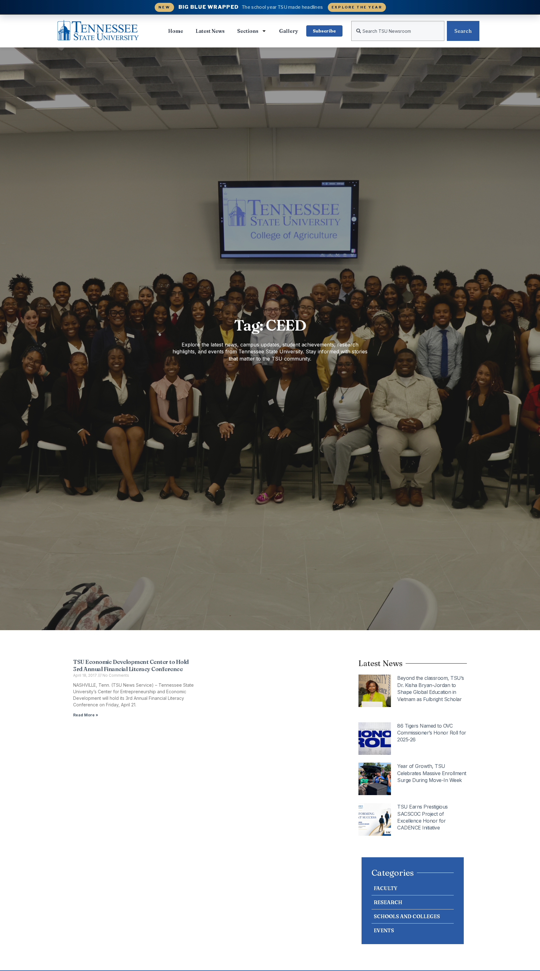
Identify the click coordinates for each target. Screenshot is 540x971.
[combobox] (397, 31)
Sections (247, 31)
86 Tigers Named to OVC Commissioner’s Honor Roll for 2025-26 (431, 733)
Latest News (210, 31)
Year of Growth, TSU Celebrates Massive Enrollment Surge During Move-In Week (431, 773)
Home (175, 31)
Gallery (288, 31)
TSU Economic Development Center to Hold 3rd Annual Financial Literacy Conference (131, 665)
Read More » (85, 715)
